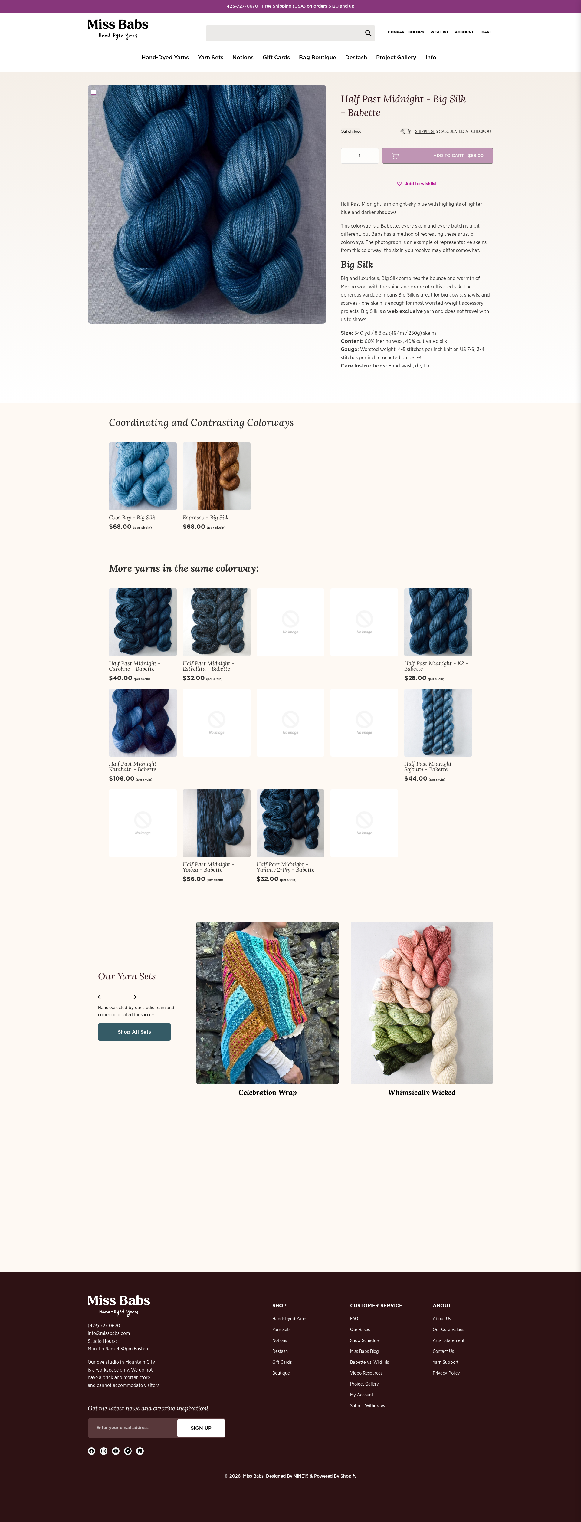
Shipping (425, 131)
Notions (279, 1340)
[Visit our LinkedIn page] (128, 1451)
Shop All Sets (134, 1031)
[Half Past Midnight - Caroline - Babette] (143, 622)
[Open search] (290, 33)
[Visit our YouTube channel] (116, 1451)
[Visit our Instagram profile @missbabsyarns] (103, 1451)
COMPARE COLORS (406, 32)
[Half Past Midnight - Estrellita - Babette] (217, 622)
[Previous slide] (105, 997)
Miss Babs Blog (364, 1351)
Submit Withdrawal (368, 1406)
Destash (280, 1351)
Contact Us (443, 1351)
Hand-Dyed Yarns (289, 1319)
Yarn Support (445, 1362)
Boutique (281, 1373)
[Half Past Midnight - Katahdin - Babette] (143, 723)
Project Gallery (364, 1384)
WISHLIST (439, 32)
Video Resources (366, 1373)
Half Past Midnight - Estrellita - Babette (209, 666)
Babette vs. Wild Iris (369, 1362)
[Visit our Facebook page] (91, 1451)
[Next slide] (129, 997)
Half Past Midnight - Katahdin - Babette (135, 766)
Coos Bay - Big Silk (132, 517)
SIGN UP (201, 1428)
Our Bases (360, 1329)
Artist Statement (448, 1340)
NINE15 (301, 1476)
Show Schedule (365, 1340)
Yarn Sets (281, 1329)
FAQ (354, 1319)
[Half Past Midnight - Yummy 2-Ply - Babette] (290, 823)
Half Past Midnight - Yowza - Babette (209, 867)
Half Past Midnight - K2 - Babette (436, 666)
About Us (442, 1319)
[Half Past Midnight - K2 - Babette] (438, 622)
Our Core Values (448, 1329)
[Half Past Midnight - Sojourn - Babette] (438, 723)
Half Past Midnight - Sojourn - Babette (430, 766)
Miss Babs (253, 1476)
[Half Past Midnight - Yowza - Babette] (217, 823)
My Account (361, 1395)
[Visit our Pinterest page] (140, 1451)
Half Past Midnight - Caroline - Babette (135, 666)
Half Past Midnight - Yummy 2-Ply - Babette (286, 867)
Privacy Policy (446, 1373)
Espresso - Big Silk (205, 517)
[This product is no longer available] (290, 622)
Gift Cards (282, 1362)
